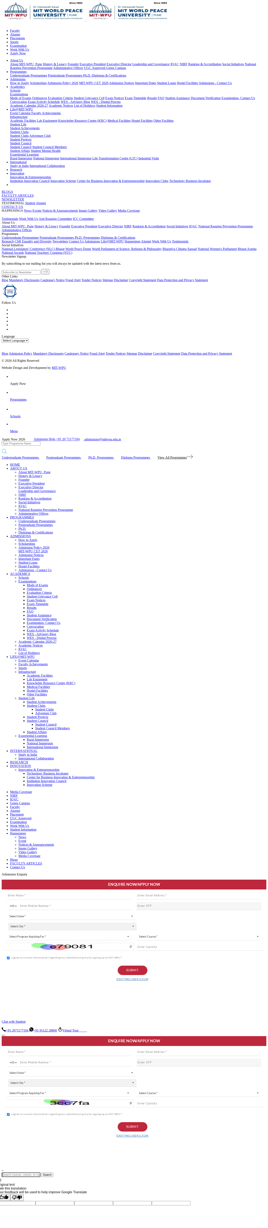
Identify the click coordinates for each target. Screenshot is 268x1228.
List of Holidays (84, 105)
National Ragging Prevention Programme (225, 226)
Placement (17, 814)
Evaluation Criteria (60, 98)
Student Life (18, 124)
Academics (17, 87)
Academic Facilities (23, 120)
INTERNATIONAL (23, 751)
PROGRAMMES (22, 517)
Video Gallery (107, 210)
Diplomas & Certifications (109, 75)
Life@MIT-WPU (21, 109)
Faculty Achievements (46, 113)
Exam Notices (114, 98)
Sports (14, 42)
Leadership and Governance (151, 64)
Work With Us (19, 49)
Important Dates (145, 83)
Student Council (20, 143)
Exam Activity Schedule (44, 102)
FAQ (161, 98)
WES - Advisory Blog (75, 102)
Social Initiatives (233, 64)
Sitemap (107, 280)
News (28, 210)
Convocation (18, 102)
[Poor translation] (17, 1197)
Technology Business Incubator (190, 181)
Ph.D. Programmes (87, 237)
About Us (16, 60)
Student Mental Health (46, 151)
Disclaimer (121, 280)
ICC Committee (83, 219)
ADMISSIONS (20, 536)
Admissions (18, 79)
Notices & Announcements (60, 210)
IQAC (174, 64)
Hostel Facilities (187, 83)
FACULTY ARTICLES (18, 195)
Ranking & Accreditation (204, 64)
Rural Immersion (21, 158)
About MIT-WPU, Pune (26, 64)
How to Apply (19, 83)
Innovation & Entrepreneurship (30, 177)
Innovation (17, 173)
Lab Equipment (47, 120)
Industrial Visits (148, 158)
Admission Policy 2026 (62, 83)
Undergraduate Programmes (28, 75)
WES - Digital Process (106, 102)
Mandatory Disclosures (24, 280)
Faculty (15, 30)
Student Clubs (19, 132)
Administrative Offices (68, 68)
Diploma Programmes (136, 457)
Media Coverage (129, 210)
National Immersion (46, 158)
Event (22, 841)
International (18, 162)
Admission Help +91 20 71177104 (57, 439)
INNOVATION (20, 766)
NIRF (183, 64)
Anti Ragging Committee (55, 219)
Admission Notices (121, 83)
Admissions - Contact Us (215, 83)
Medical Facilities (119, 120)
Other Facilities (163, 120)
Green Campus (116, 68)
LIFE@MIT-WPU (22, 656)
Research (16, 169)
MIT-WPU (59, 368)
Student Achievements (25, 128)
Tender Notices (91, 280)
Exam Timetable (135, 98)
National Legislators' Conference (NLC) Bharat (33, 249)
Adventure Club (40, 135)
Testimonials (10, 219)
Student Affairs (20, 151)
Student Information (109, 105)
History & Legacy (55, 64)
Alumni (15, 34)
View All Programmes (172, 457)
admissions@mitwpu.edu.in (102, 439)
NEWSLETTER (13, 199)
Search (47, 1174)
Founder (73, 64)
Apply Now (18, 53)
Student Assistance (177, 98)
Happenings (18, 833)
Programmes (18, 71)
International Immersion (75, 158)
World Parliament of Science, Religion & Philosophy (127, 249)
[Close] (3, 1035)
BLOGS (7, 192)
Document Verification (206, 98)
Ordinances (39, 98)
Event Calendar (20, 113)
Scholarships (38, 83)
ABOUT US (18, 468)
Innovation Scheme (63, 181)
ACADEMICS (20, 574)
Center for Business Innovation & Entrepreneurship (111, 181)
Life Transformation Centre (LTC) (115, 158)
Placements (17, 38)
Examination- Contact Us (238, 98)
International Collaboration (47, 166)
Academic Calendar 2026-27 (29, 105)
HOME (15, 464)
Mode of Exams (20, 98)
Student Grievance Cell (89, 98)
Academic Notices (61, 105)
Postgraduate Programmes (65, 75)
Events (36, 210)
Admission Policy (20, 353)
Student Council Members (49, 147)
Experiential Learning (24, 154)
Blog (5, 280)
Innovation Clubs (157, 181)
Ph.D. (87, 75)
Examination (18, 45)
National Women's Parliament (217, 249)
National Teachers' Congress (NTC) (48, 252)
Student (30, 203)
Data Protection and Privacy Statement (182, 280)
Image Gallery (88, 210)
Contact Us (17, 867)
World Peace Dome (78, 249)
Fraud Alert (73, 280)
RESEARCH (19, 762)
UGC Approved (95, 68)
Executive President (93, 64)
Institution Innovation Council (30, 181)
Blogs (14, 859)
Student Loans (166, 83)
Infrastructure (19, 117)
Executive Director (119, 64)
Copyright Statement (142, 280)
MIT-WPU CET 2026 (93, 83)
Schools (15, 90)
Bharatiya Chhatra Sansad (179, 249)
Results (152, 98)
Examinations (19, 94)
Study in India (19, 166)
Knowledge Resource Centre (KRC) (82, 120)
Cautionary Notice (52, 280)
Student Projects (20, 139)
